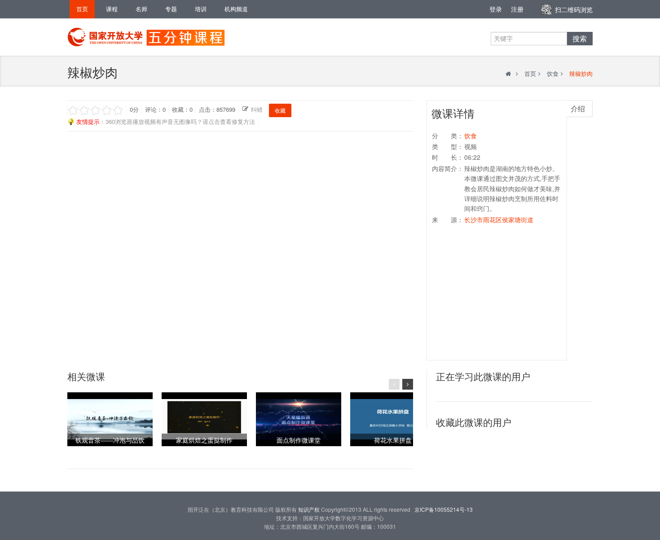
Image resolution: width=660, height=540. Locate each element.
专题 (171, 8)
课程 (112, 8)
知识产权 (309, 509)
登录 (495, 8)
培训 (201, 8)
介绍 (578, 108)
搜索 (579, 39)
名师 (141, 8)
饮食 (553, 73)
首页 (82, 8)
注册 (517, 8)
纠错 (257, 109)
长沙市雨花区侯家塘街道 (498, 219)
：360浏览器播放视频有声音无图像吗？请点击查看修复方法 (165, 121)
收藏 (280, 110)
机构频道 (236, 8)
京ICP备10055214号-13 (443, 509)
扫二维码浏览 (574, 9)
